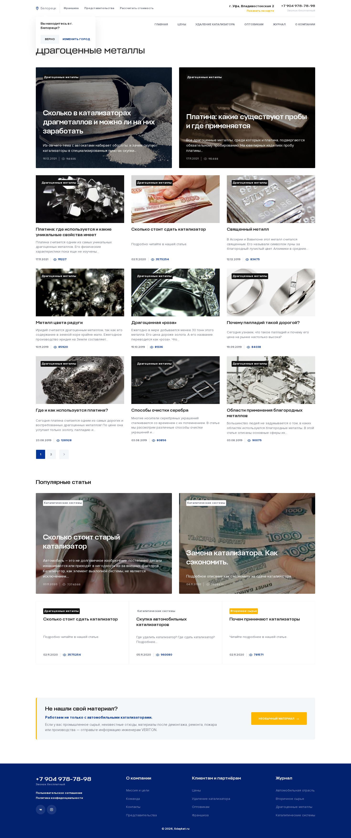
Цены (181, 24)
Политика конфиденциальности (59, 798)
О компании (305, 24)
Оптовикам (253, 24)
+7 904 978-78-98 (63, 779)
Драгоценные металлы (294, 807)
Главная (161, 24)
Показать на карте (260, 11)
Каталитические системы (295, 815)
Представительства (99, 8)
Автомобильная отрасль (295, 790)
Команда (133, 799)
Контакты (133, 807)
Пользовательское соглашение (59, 793)
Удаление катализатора (215, 24)
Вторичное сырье (290, 799)
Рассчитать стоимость (137, 8)
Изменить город (76, 39)
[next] (64, 454)
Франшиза (71, 8)
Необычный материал (279, 718)
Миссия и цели (137, 790)
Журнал (279, 24)
